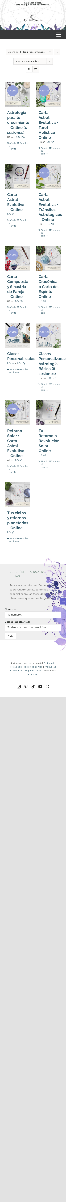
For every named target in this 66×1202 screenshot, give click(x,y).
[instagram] (19, 686)
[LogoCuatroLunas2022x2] (33, 14)
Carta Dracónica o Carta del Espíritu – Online (49, 286)
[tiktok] (33, 686)
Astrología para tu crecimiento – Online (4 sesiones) (18, 122)
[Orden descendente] (57, 52)
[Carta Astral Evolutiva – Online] (17, 176)
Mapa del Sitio (33, 670)
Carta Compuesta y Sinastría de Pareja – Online (17, 286)
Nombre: (10, 609)
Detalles (23, 143)
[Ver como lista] (36, 69)
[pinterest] (26, 686)
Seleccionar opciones (13, 370)
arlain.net (33, 674)
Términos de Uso (33, 667)
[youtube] (40, 686)
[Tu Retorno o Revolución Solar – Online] (48, 412)
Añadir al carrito (12, 146)
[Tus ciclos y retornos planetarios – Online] (17, 494)
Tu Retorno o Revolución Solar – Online (49, 440)
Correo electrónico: (17, 621)
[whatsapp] (47, 686)
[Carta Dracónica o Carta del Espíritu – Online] (48, 258)
